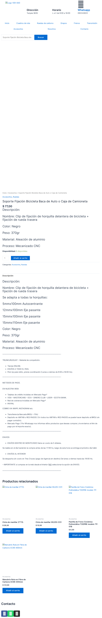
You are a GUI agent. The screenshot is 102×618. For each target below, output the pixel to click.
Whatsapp (84, 9)
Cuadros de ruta (23, 23)
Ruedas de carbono (45, 23)
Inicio (7, 23)
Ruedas (16, 197)
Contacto (84, 29)
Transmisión (92, 23)
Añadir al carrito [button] (13, 531)
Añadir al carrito (20, 258)
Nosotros (52, 29)
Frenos (77, 23)
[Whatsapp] (81, 4)
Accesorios (18, 29)
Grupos (64, 23)
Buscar (41, 37)
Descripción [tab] (7, 276)
